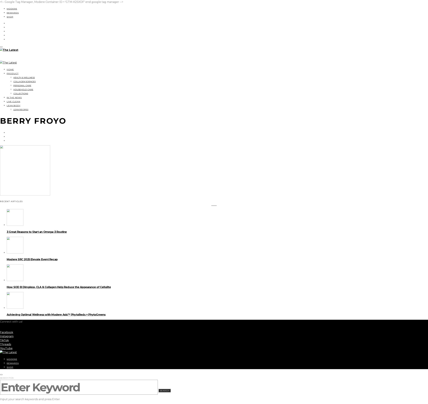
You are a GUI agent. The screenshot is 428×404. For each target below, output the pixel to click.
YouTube (6, 348)
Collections (20, 93)
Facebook (6, 332)
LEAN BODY (13, 105)
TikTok (4, 340)
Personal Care (22, 85)
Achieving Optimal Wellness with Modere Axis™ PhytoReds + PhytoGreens (56, 314)
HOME (10, 69)
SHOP (10, 17)
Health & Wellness (24, 77)
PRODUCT (13, 73)
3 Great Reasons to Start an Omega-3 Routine (37, 231)
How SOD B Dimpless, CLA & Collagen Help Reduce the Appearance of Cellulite (59, 287)
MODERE (12, 9)
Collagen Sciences (24, 81)
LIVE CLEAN (13, 101)
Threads (5, 344)
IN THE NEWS (14, 97)
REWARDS (13, 13)
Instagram (7, 336)
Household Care (23, 89)
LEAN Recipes (20, 109)
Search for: (7, 378)
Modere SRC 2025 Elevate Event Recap (32, 259)
